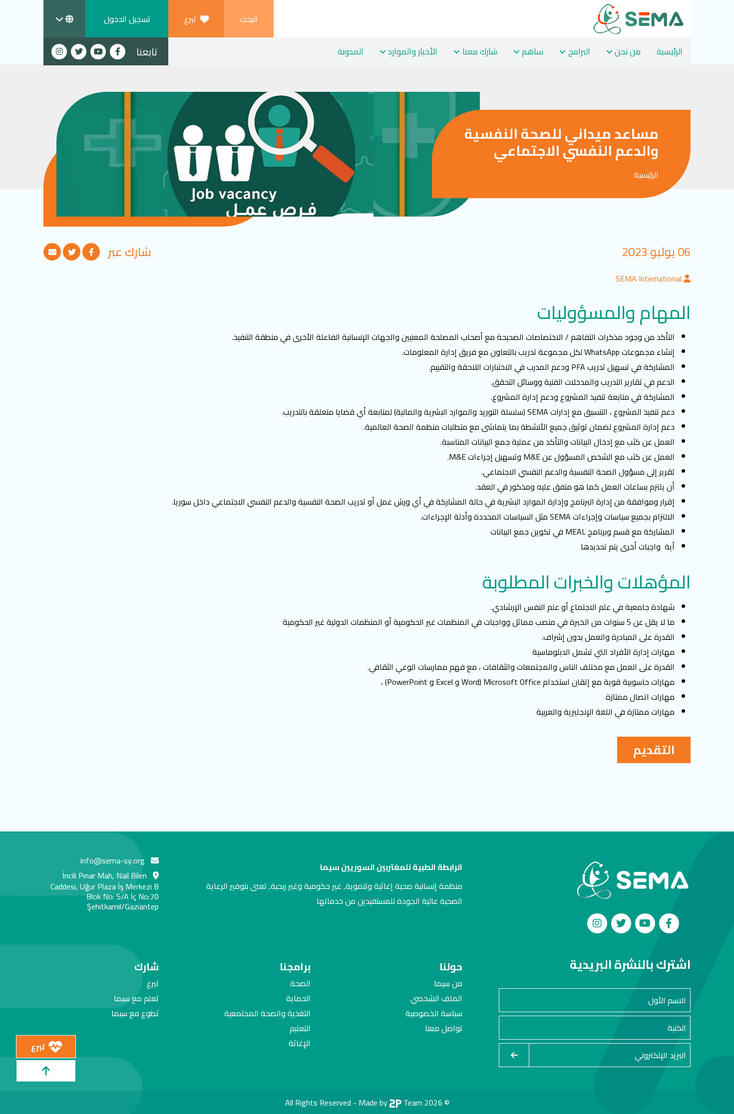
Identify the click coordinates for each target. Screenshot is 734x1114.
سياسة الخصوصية (433, 1013)
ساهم (532, 51)
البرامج (579, 51)
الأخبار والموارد (412, 51)
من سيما (448, 983)
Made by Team (390, 1102)
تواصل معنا (443, 1028)
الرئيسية (670, 51)
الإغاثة (300, 1043)
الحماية (298, 998)
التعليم (300, 1028)
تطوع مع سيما (135, 1013)
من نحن (628, 51)
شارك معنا (479, 51)
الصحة (300, 983)
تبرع (153, 983)
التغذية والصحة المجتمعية (267, 1013)
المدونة (351, 51)
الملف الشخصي (436, 998)
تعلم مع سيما (136, 998)
